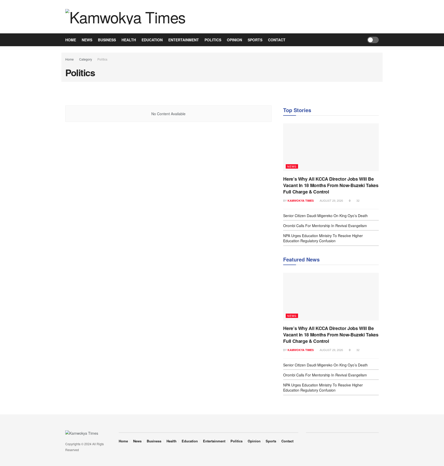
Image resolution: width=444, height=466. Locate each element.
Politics (213, 39)
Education (152, 39)
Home (70, 39)
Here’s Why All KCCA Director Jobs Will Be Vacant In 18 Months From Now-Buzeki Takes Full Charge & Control (330, 185)
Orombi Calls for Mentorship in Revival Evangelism (325, 225)
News (87, 39)
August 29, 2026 (331, 200)
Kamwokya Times (301, 200)
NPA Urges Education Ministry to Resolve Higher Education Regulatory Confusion (323, 238)
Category (85, 59)
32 (357, 200)
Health (129, 39)
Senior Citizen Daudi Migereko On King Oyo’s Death (325, 215)
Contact (276, 39)
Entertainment (183, 39)
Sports (255, 39)
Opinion (234, 39)
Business (107, 39)
